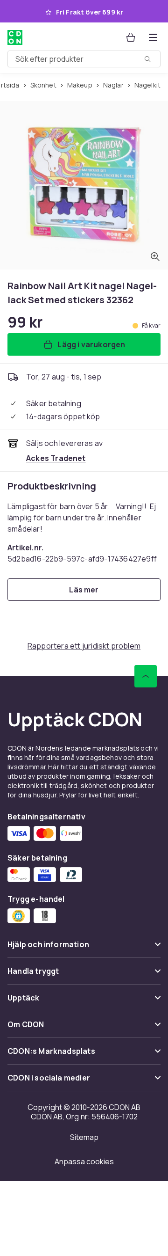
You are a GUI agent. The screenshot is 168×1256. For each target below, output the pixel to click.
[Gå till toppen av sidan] (145, 676)
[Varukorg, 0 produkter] (130, 37)
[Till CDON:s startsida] (15, 37)
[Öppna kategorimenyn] (153, 37)
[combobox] (84, 59)
